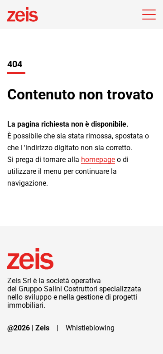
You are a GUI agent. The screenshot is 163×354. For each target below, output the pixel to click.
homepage (98, 159)
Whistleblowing (90, 328)
